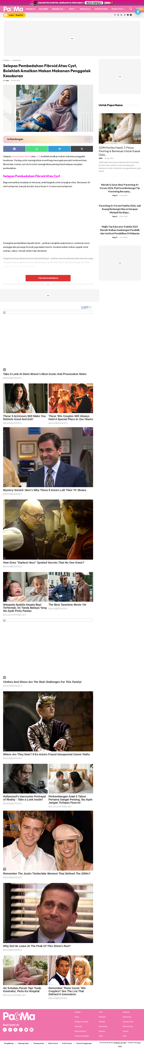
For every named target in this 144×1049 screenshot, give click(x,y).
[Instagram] (118, 15)
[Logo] (13, 9)
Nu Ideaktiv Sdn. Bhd (120, 1042)
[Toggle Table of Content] (86, 139)
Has (7, 80)
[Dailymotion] (131, 15)
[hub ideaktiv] (137, 8)
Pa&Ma (6, 60)
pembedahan (17, 156)
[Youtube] (127, 15)
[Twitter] (121, 15)
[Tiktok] (124, 15)
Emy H (114, 195)
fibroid (28, 156)
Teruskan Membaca (48, 278)
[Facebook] (115, 15)
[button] (130, 9)
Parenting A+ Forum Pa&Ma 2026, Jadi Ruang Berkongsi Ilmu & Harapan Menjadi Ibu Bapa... (120, 209)
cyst (38, 156)
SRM (100, 158)
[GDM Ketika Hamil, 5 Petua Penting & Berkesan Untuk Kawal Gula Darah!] (120, 128)
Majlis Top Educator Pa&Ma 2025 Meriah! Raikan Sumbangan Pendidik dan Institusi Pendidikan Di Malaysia (120, 230)
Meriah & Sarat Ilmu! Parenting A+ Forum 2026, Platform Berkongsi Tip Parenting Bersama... (120, 188)
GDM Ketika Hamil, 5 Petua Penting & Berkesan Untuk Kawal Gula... (119, 151)
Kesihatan (17, 60)
